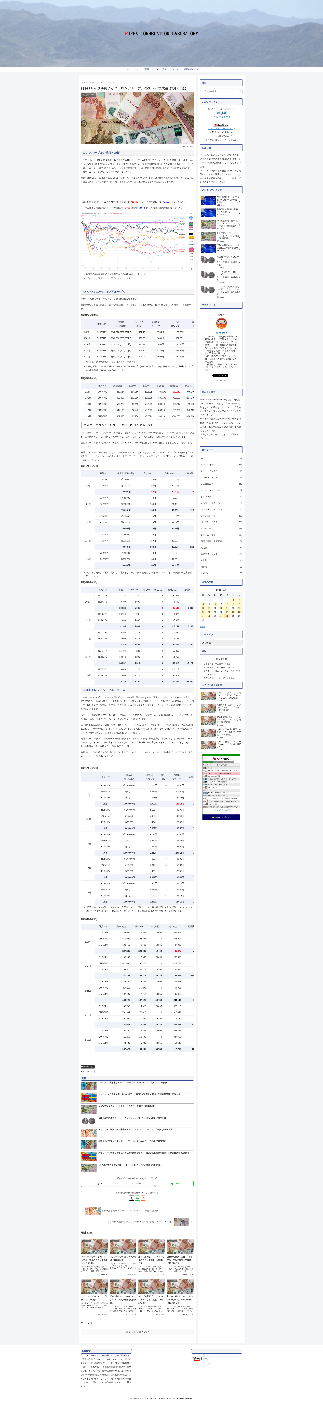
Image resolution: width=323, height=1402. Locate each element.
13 (221, 608)
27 (221, 616)
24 (203, 616)
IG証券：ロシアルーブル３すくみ (220, 678)
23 (239, 612)
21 (227, 612)
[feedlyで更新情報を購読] (221, 380)
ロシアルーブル (88, 1067)
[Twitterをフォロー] (217, 380)
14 (227, 608)
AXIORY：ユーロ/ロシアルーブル (220, 667)
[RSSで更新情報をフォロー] (224, 380)
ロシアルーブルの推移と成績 (219, 664)
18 (209, 612)
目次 (218, 659)
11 (209, 608)
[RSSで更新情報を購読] (143, 1198)
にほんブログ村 (220, 117)
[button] (240, 91)
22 (233, 612)
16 (239, 608)
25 (209, 616)
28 (227, 616)
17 (203, 612)
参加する (236, 813)
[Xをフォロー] (131, 1198)
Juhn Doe (221, 332)
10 (203, 608)
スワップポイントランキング (220, 129)
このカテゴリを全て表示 (221, 810)
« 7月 (202, 626)
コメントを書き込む (137, 1331)
